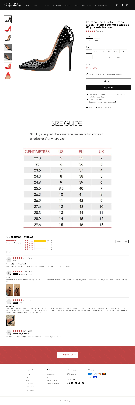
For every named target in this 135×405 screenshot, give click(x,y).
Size (87, 47)
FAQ (27, 377)
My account (30, 390)
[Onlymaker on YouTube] (76, 383)
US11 (96, 57)
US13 (111, 57)
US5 (88, 51)
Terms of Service (53, 384)
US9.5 (123, 51)
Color (88, 36)
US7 (102, 51)
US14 (118, 57)
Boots (37, 5)
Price (88, 64)
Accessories (101, 5)
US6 (95, 51)
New (28, 5)
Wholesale (29, 384)
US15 (125, 57)
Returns (49, 377)
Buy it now (108, 87)
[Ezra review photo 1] (10, 320)
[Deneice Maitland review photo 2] (17, 290)
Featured (86, 5)
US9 (115, 51)
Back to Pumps (69, 355)
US (115, 102)
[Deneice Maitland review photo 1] (9, 290)
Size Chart (29, 380)
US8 (109, 51)
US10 (89, 57)
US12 (104, 57)
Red (96, 40)
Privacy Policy (52, 380)
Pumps (47, 5)
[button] (91, 31)
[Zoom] (46, 48)
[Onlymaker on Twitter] (79, 383)
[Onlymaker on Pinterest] (83, 383)
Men (76, 5)
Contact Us (30, 387)
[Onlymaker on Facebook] (72, 383)
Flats (68, 5)
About (28, 374)
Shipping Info (51, 374)
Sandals (57, 5)
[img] (18, 258)
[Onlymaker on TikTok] (69, 387)
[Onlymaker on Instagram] (69, 383)
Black (89, 40)
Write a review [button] (122, 241)
